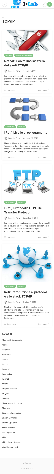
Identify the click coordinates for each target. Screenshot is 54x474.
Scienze (5, 398)
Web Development (10, 447)
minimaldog (27, 463)
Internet (9, 55)
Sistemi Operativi (9, 423)
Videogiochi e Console (11, 442)
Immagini (6, 369)
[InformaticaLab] (24, 4)
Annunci (5, 345)
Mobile (5, 384)
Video (4, 437)
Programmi (6, 393)
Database (6, 350)
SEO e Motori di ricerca (12, 403)
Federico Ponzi (14, 71)
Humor (5, 364)
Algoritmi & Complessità (12, 340)
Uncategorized (8, 432)
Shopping (6, 408)
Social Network (8, 427)
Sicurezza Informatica (24, 55)
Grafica (5, 359)
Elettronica (6, 354)
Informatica (10, 127)
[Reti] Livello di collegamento (25, 132)
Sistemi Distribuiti (9, 418)
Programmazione (9, 388)
